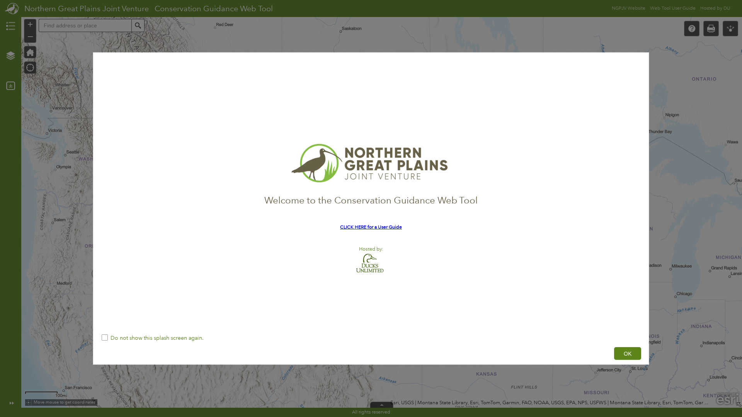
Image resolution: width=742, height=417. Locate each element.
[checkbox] (371, 338)
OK (627, 354)
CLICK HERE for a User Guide (371, 227)
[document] (371, 191)
